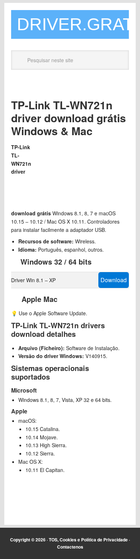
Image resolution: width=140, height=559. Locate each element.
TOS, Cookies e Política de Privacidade (88, 539)
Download (114, 280)
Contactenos (70, 547)
